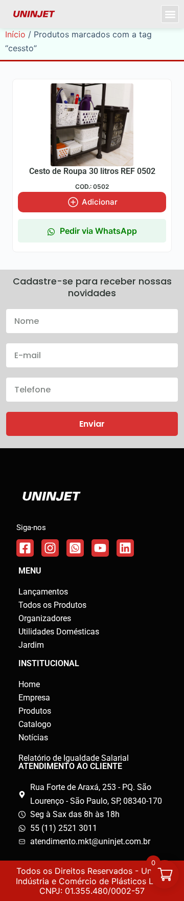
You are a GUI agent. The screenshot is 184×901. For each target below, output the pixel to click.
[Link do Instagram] (50, 548)
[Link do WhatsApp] (75, 548)
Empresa (34, 697)
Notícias (33, 737)
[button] (170, 14)
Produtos (34, 711)
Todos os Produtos (52, 605)
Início (15, 34)
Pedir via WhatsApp (98, 231)
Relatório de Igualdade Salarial (73, 758)
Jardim (31, 645)
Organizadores (44, 618)
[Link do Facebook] (25, 548)
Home (29, 684)
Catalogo (34, 724)
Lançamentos (43, 592)
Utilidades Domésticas (58, 631)
